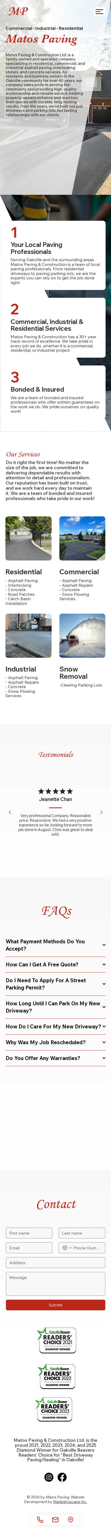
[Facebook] (62, 1477)
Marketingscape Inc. (70, 1501)
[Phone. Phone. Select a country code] (67, 1248)
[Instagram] (48, 1477)
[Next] (101, 812)
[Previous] (10, 812)
